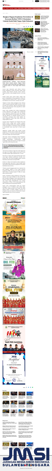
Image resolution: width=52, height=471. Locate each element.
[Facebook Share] (26, 26)
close (27, 444)
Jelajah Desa (29, 8)
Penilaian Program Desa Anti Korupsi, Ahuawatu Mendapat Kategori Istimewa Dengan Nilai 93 (43, 43)
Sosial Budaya (43, 8)
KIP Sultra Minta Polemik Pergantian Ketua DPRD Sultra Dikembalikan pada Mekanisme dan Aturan (6, 415)
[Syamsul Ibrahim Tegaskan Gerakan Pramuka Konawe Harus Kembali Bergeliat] (30, 393)
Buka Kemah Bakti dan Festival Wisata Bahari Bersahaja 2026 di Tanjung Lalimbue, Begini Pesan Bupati (30, 406)
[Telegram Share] (30, 26)
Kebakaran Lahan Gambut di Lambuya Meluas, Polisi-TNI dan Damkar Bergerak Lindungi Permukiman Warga (22, 406)
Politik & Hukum (21, 8)
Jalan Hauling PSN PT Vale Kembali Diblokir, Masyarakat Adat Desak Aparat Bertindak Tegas (30, 415)
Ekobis (26, 8)
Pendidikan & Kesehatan (36, 8)
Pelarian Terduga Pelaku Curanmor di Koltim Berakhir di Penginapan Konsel (14, 406)
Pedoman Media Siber (43, 1)
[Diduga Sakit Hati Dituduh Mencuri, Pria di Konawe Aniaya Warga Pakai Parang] (22, 411)
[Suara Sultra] (7, 4)
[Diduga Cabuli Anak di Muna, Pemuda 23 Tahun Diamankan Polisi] (6, 402)
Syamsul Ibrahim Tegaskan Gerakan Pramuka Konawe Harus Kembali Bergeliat (29, 397)
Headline (13, 23)
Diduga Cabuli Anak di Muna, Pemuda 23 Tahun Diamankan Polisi (6, 406)
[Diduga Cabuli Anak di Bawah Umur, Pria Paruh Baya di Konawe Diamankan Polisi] (22, 393)
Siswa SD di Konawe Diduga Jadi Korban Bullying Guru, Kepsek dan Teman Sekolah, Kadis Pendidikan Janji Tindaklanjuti (14, 397)
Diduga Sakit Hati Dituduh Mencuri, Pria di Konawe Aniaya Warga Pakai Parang (22, 415)
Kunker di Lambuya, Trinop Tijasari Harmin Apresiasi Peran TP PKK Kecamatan (43, 48)
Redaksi (37, 1)
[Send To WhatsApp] (32, 26)
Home (4, 8)
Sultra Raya (11, 8)
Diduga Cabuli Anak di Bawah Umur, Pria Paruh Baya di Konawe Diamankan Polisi (22, 397)
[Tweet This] (28, 26)
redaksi (7, 23)
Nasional (7, 8)
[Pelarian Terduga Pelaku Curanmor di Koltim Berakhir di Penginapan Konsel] (14, 402)
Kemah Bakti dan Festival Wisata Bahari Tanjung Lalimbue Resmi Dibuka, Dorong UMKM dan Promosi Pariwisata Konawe (14, 415)
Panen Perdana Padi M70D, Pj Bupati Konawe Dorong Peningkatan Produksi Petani (43, 38)
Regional (15, 8)
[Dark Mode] (48, 1)
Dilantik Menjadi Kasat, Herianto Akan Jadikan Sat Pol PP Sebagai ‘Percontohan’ (43, 52)
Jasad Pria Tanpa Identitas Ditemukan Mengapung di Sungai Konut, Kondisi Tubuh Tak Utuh (6, 397)
